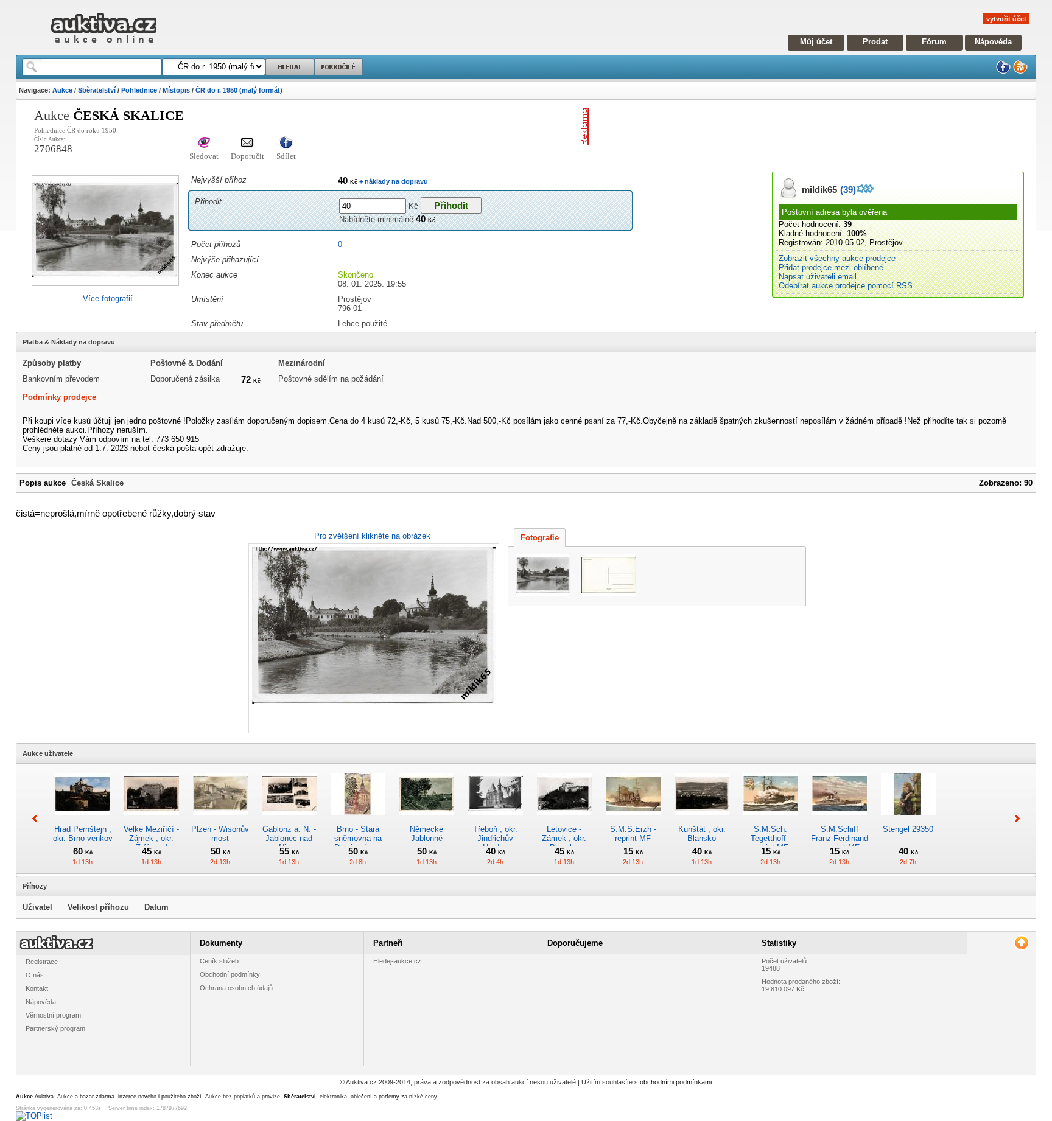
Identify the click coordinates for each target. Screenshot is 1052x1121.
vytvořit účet (1006, 19)
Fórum (934, 41)
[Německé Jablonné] (427, 820)
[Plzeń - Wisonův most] (220, 820)
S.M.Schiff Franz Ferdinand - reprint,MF (839, 838)
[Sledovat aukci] (204, 143)
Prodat (875, 41)
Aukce (62, 90)
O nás (35, 975)
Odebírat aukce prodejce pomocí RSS (846, 285)
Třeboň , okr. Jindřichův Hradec (495, 838)
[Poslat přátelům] (247, 143)
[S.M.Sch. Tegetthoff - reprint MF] (771, 820)
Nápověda (993, 41)
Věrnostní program (53, 1015)
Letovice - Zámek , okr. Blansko (564, 838)
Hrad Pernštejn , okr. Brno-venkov (83, 834)
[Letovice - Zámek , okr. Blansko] (564, 820)
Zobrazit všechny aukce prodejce (837, 258)
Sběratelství (97, 90)
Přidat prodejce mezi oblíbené (831, 267)
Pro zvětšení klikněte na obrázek (372, 535)
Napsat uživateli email (818, 276)
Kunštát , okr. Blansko (702, 834)
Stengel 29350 (908, 829)
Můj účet (816, 41)
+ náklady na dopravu (392, 181)
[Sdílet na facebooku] (286, 143)
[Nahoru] (1021, 943)
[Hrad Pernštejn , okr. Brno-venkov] (83, 820)
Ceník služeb (219, 961)
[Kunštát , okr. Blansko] (702, 820)
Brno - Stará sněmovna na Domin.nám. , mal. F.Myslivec (358, 843)
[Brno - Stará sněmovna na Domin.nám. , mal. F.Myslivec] (358, 820)
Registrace (42, 961)
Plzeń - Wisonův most (220, 834)
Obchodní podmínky (230, 974)
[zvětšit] (372, 638)
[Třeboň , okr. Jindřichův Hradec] (495, 820)
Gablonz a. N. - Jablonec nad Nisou (289, 838)
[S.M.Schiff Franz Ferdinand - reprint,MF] (839, 820)
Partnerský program (55, 1028)
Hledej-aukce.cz (397, 961)
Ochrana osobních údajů (236, 987)
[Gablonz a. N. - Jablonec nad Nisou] (289, 820)
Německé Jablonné (426, 834)
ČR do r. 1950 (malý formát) (238, 90)
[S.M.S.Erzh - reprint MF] (633, 820)
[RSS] (1020, 71)
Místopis (176, 90)
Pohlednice (139, 90)
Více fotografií (108, 298)
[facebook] (1003, 71)
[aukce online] (104, 46)
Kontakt (37, 988)
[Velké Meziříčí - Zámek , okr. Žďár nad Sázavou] (151, 820)
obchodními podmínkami (676, 1082)
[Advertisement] (736, 126)
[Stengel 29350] (908, 820)
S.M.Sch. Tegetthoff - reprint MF (771, 838)
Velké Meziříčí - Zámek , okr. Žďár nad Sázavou (151, 843)
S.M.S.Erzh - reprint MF (633, 834)
